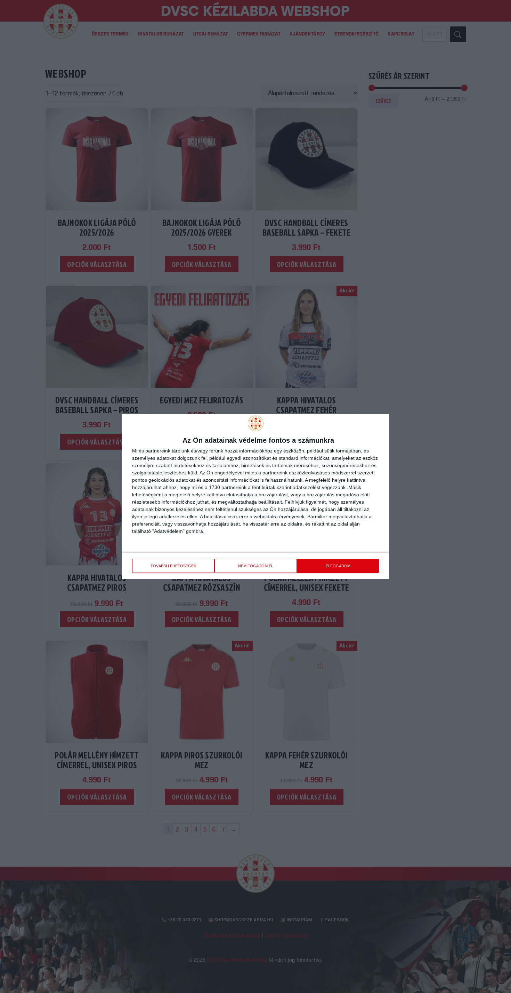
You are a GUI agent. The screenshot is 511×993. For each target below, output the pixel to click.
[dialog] (255, 496)
